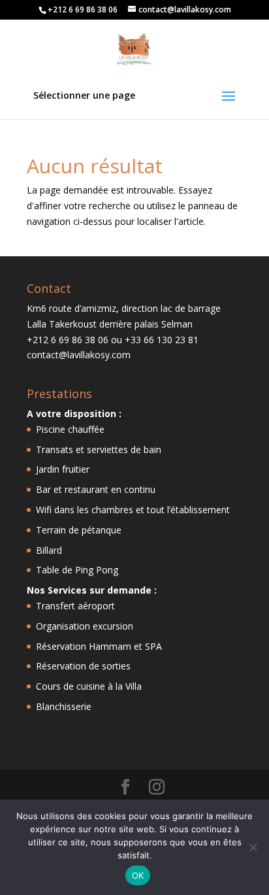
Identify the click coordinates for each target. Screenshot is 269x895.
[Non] (252, 847)
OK (138, 875)
